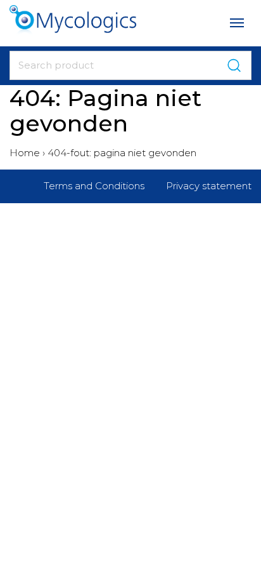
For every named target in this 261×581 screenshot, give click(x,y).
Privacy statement (208, 186)
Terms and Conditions (94, 186)
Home (25, 153)
